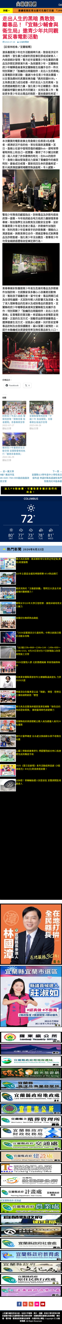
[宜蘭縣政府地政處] (31, 1101)
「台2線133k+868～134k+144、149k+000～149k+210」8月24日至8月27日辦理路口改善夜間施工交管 (38, 650)
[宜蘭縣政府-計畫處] (31, 1197)
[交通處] (31, 1149)
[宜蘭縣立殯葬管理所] (31, 1125)
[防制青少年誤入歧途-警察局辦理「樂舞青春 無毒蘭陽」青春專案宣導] (14, 407)
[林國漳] (31, 964)
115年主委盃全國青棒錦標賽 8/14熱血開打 (37, 573)
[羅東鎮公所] (31, 1042)
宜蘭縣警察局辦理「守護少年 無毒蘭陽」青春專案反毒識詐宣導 (40, 419)
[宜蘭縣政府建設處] (31, 1161)
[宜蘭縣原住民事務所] (31, 1284)
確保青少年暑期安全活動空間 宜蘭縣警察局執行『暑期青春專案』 (13, 450)
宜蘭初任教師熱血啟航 (27, 618)
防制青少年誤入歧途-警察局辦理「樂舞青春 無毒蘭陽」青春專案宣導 (13, 419)
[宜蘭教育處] (31, 1260)
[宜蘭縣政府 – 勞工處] (31, 1296)
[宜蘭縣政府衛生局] (31, 1224)
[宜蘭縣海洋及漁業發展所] (31, 1089)
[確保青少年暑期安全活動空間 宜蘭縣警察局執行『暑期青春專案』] (14, 439)
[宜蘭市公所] (31, 1113)
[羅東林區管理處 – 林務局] (31, 1236)
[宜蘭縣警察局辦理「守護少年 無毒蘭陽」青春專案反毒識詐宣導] (41, 407)
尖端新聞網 (24, 42)
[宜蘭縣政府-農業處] (31, 1212)
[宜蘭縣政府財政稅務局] (31, 1137)
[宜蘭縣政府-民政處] (10, 1200)
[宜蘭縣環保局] (31, 1066)
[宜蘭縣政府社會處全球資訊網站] (31, 1248)
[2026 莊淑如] (31, 1026)
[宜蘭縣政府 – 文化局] (31, 1272)
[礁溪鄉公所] (31, 1078)
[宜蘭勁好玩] (31, 1054)
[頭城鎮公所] (31, 1173)
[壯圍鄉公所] (31, 1185)
